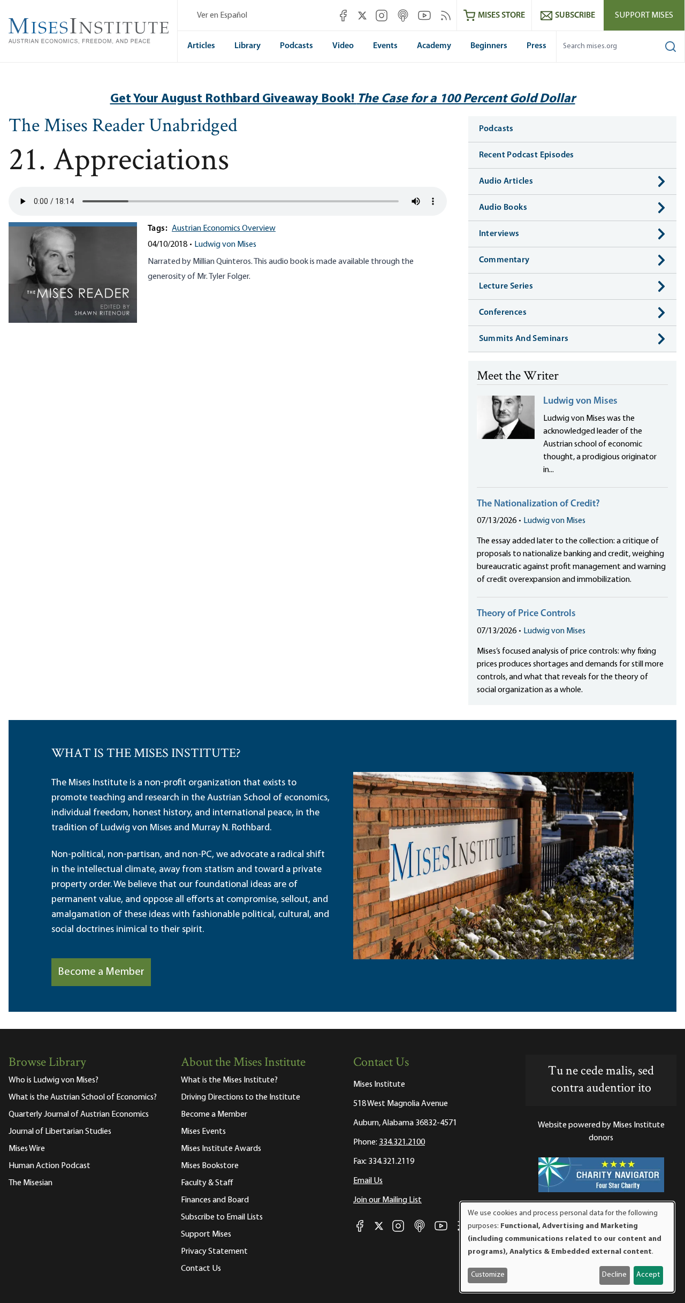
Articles (201, 46)
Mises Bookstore (210, 1166)
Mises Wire (27, 1149)
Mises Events (203, 1131)
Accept (648, 1275)
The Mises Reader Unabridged (123, 127)
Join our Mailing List (387, 1200)
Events (385, 46)
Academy (434, 46)
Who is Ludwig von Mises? (53, 1080)
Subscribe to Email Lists (222, 1217)
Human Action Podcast (49, 1166)
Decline (614, 1275)
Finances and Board (215, 1200)
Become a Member (101, 972)
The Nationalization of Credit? (538, 504)
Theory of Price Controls (526, 614)
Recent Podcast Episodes (526, 155)
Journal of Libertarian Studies (60, 1131)
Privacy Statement (214, 1251)
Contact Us (201, 1268)
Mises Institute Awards (221, 1149)
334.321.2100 (402, 1142)
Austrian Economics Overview (224, 228)
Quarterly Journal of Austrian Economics (79, 1114)
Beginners (488, 46)
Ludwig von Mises (225, 244)
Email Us (368, 1181)
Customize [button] (488, 1275)
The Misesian (30, 1183)
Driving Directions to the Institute (240, 1097)
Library (247, 46)
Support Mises (644, 15)
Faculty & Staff (207, 1183)
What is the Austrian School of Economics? (83, 1097)
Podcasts (296, 46)
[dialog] (567, 1247)
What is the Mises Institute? (229, 1080)
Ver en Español (222, 15)
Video (343, 46)
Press (536, 46)
